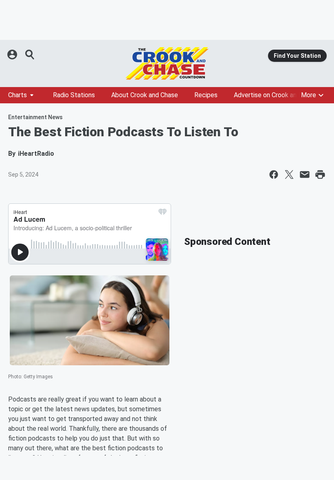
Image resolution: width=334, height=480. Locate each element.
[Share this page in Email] (304, 174)
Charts (17, 95)
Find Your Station (297, 55)
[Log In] (13, 54)
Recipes (206, 95)
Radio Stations (74, 95)
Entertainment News (35, 117)
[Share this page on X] (289, 174)
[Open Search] (30, 54)
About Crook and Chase (144, 95)
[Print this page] (320, 174)
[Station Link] (167, 63)
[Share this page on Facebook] (273, 174)
